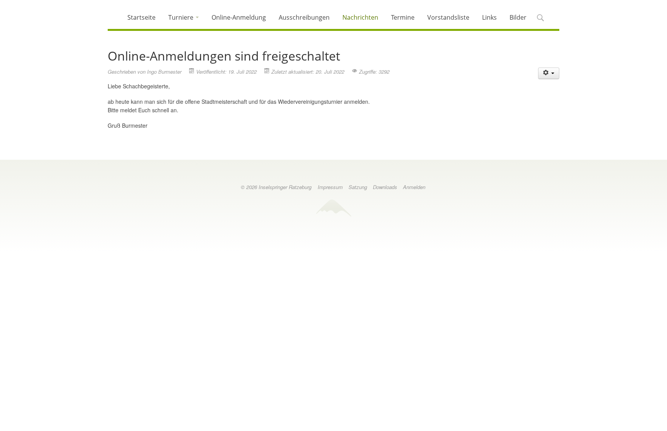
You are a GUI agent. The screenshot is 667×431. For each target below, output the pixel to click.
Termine (403, 17)
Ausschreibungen (304, 17)
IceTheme (333, 207)
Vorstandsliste (448, 17)
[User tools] (549, 73)
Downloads (385, 187)
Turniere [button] (181, 17)
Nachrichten (360, 17)
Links (489, 17)
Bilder (518, 17)
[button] (540, 18)
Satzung (358, 187)
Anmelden (414, 187)
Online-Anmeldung (239, 17)
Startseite (141, 17)
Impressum (330, 187)
